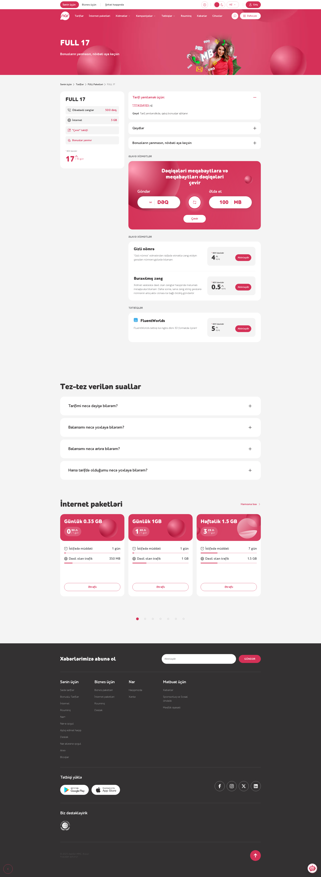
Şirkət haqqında (114, 4)
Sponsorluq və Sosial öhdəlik (175, 698)
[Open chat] (312, 868)
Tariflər (79, 15)
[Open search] (235, 16)
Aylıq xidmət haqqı (70, 730)
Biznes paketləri (103, 690)
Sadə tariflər (67, 690)
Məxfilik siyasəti (171, 707)
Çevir (194, 218)
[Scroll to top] (255, 855)
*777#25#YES (140, 105)
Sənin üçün (69, 4)
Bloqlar (64, 757)
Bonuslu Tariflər (69, 696)
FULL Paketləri (95, 84)
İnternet (64, 703)
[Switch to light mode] (221, 4)
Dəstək (64, 737)
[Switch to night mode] (216, 4)
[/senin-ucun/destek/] (204, 4)
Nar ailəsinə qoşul (70, 743)
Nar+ (63, 716)
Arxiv (63, 750)
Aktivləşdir (243, 257)
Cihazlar (217, 15)
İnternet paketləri (99, 15)
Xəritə (132, 696)
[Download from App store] (74, 790)
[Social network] (220, 786)
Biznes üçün (89, 4)
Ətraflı (92, 587)
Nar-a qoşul (67, 723)
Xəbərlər (202, 15)
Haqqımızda (135, 690)
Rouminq (186, 15)
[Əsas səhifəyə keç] (65, 16)
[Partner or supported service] (65, 826)
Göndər (249, 658)
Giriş (255, 4)
